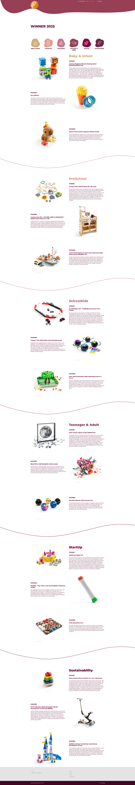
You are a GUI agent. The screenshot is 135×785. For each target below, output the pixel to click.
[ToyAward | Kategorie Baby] (35, 38)
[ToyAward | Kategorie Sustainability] (99, 38)
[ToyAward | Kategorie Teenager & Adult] (74, 38)
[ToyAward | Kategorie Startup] (87, 38)
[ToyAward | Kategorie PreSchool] (48, 38)
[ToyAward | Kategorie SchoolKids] (61, 38)
